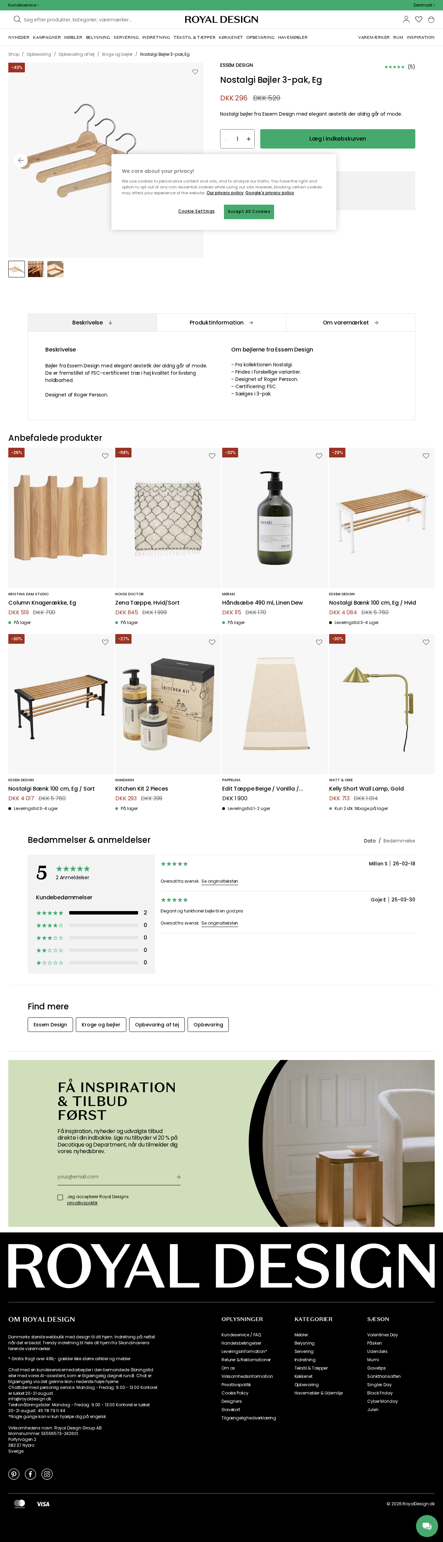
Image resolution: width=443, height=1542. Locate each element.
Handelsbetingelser (241, 1343)
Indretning (305, 1360)
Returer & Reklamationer (246, 1360)
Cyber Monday (382, 1401)
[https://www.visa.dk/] (42, 1504)
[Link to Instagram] (47, 1473)
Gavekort (231, 1410)
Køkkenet (304, 1376)
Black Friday (379, 1393)
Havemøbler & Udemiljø (319, 1393)
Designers (232, 1401)
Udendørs (377, 1351)
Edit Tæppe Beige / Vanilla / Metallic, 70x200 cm (260, 789)
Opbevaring (307, 1385)
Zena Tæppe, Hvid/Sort (147, 603)
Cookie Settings (196, 211)
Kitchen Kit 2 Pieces (141, 789)
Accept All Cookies (249, 211)
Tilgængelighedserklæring (249, 1418)
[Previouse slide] (21, 160)
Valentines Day (382, 1335)
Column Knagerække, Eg (42, 603)
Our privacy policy (225, 193)
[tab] (92, 322)
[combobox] (424, 5)
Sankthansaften (384, 1376)
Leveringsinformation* (244, 1351)
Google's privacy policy (269, 193)
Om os (228, 1368)
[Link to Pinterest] (13, 1473)
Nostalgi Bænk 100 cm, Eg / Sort (51, 789)
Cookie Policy (235, 1393)
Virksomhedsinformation (247, 1376)
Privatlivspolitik (236, 1385)
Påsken (374, 1343)
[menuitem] (18, 37)
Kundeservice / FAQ (241, 1335)
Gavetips (376, 1368)
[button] (424, 5)
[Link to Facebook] (30, 1473)
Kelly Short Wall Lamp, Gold (366, 789)
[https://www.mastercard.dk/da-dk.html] (19, 1504)
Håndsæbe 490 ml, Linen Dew (262, 603)
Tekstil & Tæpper (311, 1368)
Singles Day (379, 1385)
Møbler (301, 1335)
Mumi (373, 1360)
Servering (304, 1351)
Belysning (305, 1343)
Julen (372, 1410)
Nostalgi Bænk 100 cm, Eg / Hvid (372, 603)
